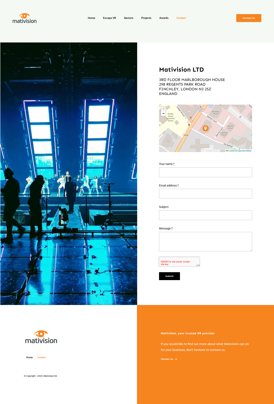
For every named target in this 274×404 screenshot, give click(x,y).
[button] (205, 128)
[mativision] (24, 14)
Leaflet (231, 150)
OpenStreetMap (244, 150)
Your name (167, 164)
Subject (164, 206)
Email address (169, 185)
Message (166, 228)
